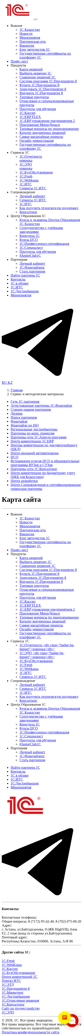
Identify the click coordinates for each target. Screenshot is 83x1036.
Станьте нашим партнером (31, 409)
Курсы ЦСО (28, 240)
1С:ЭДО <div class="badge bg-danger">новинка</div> (41, 655)
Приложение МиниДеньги (39, 125)
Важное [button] (16, 26)
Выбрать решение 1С (35, 73)
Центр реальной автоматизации (35, 453)
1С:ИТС (25, 184)
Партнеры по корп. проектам (32, 433)
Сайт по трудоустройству (21, 1008)
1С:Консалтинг (13, 1004)
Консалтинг (28, 212)
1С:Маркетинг (13, 992)
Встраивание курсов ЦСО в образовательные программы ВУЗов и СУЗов (45, 463)
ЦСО (14, 457)
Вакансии (26, 45)
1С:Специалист (31, 247)
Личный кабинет (32, 196)
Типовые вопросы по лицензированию (49, 129)
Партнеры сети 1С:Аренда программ (38, 437)
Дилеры (17, 413)
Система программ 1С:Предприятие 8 (48, 81)
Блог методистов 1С (34, 49)
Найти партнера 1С (25, 275)
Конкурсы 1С (29, 236)
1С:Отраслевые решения (20, 1000)
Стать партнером (32, 271)
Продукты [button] (18, 65)
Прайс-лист (19, 61)
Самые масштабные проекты (41, 137)
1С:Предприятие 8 (16, 988)
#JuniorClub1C (30, 255)
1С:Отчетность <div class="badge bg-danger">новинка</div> (46, 647)
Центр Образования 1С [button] (28, 216)
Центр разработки (24, 481)
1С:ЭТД (8, 984)
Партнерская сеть (32, 41)
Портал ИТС (11, 980)
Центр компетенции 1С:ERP (32, 441)
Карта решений (31, 69)
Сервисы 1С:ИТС (32, 188)
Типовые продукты (34, 97)
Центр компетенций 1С (19, 977)
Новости (26, 33)
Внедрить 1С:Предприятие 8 (41, 93)
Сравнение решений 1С (37, 77)
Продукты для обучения (37, 109)
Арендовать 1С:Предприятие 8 (42, 89)
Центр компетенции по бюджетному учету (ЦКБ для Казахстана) (43, 475)
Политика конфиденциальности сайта (30, 1032)
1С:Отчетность (30, 158)
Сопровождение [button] (23, 192)
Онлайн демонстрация (36, 140)
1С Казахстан (29, 29)
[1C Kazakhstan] (18, 18)
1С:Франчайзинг (32, 267)
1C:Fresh (25, 176)
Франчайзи (19, 421)
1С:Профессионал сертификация (44, 244)
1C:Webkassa (29, 180)
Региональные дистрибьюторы (34, 429)
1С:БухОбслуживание (36, 172)
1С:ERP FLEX (30, 117)
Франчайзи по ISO (25, 425)
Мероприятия (29, 37)
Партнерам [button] (19, 259)
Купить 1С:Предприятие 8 (39, 85)
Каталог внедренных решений (42, 133)
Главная (17, 390)
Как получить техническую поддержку (49, 208)
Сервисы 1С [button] (20, 152)
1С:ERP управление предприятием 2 (47, 121)
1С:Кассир (27, 113)
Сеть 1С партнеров (25, 401)
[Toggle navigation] (36, 19)
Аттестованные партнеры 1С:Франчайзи (41, 405)
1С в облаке (20, 283)
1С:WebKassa (12, 965)
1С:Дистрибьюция (25, 291)
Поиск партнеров (24, 417)
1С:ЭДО (25, 166)
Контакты (18, 279)
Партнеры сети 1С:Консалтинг (34, 469)
